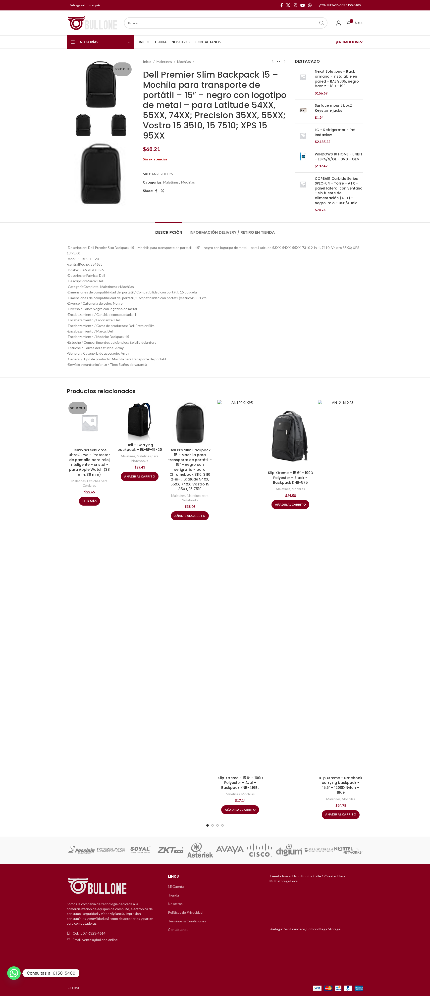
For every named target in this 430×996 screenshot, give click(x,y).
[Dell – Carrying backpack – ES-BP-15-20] (139, 420)
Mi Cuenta (176, 886)
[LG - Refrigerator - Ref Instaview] (303, 136)
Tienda (173, 895)
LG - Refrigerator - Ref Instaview (335, 132)
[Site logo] (93, 22)
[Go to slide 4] (222, 825)
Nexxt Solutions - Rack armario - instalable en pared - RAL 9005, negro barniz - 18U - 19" (337, 79)
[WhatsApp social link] (310, 5)
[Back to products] (278, 62)
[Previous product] (272, 62)
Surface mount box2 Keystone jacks (333, 108)
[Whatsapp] (14, 973)
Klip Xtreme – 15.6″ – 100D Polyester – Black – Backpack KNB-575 (290, 477)
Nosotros (175, 903)
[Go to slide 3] (217, 825)
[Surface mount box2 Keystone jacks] (303, 111)
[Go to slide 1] (207, 825)
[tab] (168, 229)
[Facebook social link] (282, 5)
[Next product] (284, 62)
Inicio (147, 61)
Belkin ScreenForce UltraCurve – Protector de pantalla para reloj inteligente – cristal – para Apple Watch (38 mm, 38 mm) (89, 462)
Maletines (164, 61)
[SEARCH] (321, 23)
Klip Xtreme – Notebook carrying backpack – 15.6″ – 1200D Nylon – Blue (340, 785)
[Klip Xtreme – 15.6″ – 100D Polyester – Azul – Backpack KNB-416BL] (240, 586)
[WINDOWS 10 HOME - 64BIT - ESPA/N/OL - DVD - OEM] (303, 160)
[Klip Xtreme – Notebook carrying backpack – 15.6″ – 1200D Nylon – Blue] (340, 586)
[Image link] (98, 886)
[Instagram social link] (295, 5)
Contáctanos (178, 929)
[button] (72, 850)
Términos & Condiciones (187, 921)
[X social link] (288, 5)
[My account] (339, 23)
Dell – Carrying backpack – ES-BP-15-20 (139, 447)
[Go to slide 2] (212, 825)
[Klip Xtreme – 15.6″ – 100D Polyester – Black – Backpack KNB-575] (290, 434)
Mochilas (184, 61)
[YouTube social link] (302, 5)
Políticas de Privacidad (185, 912)
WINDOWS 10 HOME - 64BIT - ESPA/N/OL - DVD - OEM (339, 157)
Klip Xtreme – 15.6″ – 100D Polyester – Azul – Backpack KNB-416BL (240, 782)
